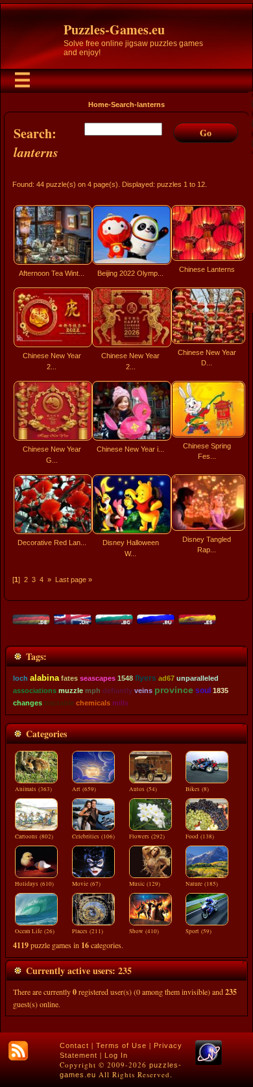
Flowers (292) (147, 836)
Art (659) (84, 789)
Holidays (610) (34, 884)
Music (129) (144, 884)
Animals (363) (33, 789)
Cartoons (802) (34, 836)
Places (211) (87, 931)
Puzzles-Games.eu (114, 29)
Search (122, 104)
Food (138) (200, 836)
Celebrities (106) (93, 836)
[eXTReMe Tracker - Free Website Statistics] (208, 1062)
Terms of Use (121, 1045)
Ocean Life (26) (34, 931)
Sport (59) (198, 931)
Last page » (73, 579)
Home (98, 104)
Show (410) (144, 931)
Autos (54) (143, 789)
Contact (74, 1045)
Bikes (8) (197, 789)
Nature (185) (202, 884)
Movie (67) (86, 884)
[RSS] (18, 1050)
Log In (116, 1055)
